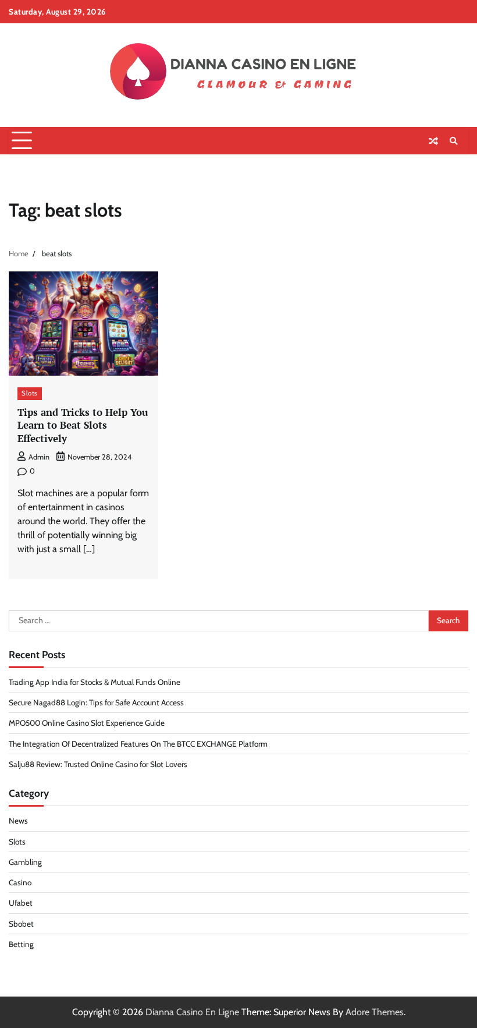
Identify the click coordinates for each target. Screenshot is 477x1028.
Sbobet (21, 923)
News (18, 820)
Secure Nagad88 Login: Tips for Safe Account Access (96, 702)
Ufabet (21, 902)
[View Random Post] (433, 141)
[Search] (453, 141)
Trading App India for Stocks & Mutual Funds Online (94, 682)
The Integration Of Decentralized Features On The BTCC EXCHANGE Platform (138, 743)
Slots (30, 393)
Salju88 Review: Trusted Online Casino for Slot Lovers (98, 764)
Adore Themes (375, 1012)
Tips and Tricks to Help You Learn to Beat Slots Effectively (82, 425)
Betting (21, 944)
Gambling (25, 862)
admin (39, 457)
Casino (20, 882)
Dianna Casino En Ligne (192, 1012)
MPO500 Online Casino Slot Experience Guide (87, 722)
